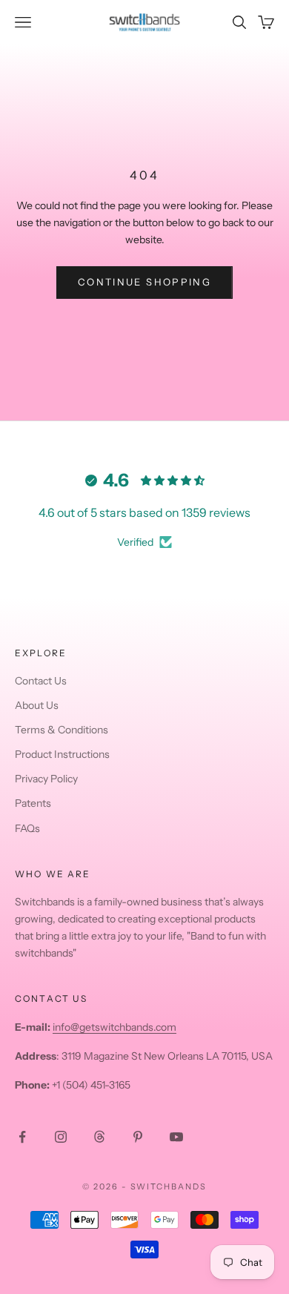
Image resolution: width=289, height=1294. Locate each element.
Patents (33, 803)
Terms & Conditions (61, 729)
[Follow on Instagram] (60, 1136)
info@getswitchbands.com (114, 1027)
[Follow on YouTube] (176, 1136)
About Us (37, 705)
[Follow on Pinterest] (137, 1136)
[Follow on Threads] (99, 1136)
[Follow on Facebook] (22, 1136)
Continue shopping (144, 282)
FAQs (27, 828)
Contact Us (41, 680)
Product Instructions (62, 754)
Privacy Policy (46, 778)
